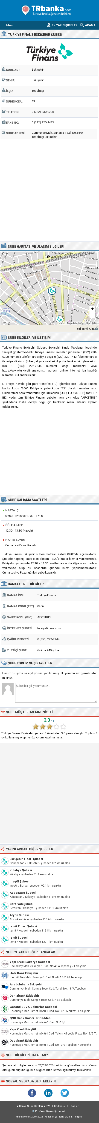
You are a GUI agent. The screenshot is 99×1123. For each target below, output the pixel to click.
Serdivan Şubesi (21, 904)
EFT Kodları (72, 1106)
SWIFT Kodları (54, 1106)
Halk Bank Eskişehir (24, 973)
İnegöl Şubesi (19, 881)
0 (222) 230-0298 (43, 112)
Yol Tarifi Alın (85, 328)
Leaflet (61, 323)
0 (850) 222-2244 (48, 639)
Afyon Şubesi (19, 915)
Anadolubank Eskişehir (26, 984)
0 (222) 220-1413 (43, 122)
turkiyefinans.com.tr (50, 628)
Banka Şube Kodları (31, 1106)
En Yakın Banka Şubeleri (50, 1111)
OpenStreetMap (88, 323)
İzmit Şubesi (19, 937)
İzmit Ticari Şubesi (23, 926)
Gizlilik (68, 1116)
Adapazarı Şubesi (23, 892)
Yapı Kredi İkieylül (23, 1029)
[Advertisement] (49, 190)
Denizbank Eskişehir (24, 995)
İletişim (78, 1116)
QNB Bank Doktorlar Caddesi (30, 1018)
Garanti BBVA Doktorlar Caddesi (33, 1007)
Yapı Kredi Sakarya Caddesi (30, 962)
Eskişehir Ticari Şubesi (26, 859)
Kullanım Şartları (54, 1116)
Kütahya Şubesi (21, 870)
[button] (49, 288)
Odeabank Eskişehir (24, 1040)
